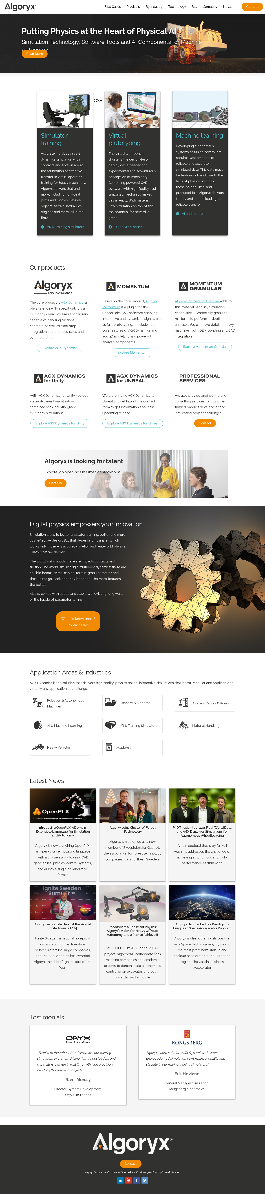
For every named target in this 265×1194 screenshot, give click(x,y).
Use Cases (113, 6)
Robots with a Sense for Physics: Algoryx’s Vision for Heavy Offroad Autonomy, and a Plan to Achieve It (132, 931)
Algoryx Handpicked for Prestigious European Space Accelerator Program (202, 926)
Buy (194, 6)
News (227, 6)
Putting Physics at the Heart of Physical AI (99, 31)
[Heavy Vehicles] (51, 747)
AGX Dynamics (72, 302)
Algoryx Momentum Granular (197, 301)
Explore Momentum (132, 352)
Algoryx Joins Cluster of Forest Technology (133, 829)
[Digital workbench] (126, 227)
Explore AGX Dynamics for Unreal (132, 423)
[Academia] (117, 747)
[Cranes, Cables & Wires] (203, 703)
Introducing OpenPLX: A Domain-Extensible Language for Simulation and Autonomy (63, 831)
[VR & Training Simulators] (130, 725)
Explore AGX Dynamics (60, 348)
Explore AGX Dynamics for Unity (60, 423)
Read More (34, 54)
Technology (177, 6)
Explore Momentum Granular (205, 347)
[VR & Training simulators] (62, 227)
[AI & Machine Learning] (57, 725)
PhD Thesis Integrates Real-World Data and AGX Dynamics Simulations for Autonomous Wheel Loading (202, 831)
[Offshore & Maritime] (127, 703)
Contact (205, 423)
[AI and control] (190, 214)
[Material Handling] (198, 725)
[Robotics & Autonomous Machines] (60, 703)
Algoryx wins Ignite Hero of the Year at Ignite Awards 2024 (62, 926)
